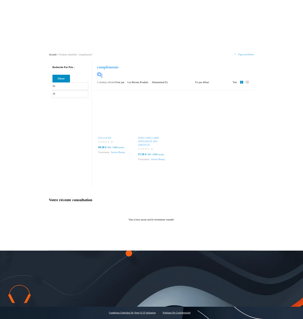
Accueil (52, 54)
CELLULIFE (105, 138)
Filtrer (61, 78)
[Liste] (247, 82)
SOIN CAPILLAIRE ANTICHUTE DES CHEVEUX (148, 141)
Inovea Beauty (118, 152)
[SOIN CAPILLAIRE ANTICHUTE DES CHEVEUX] (153, 116)
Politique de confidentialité (177, 312)
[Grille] (241, 82)
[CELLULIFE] (113, 116)
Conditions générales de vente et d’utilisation (132, 312)
